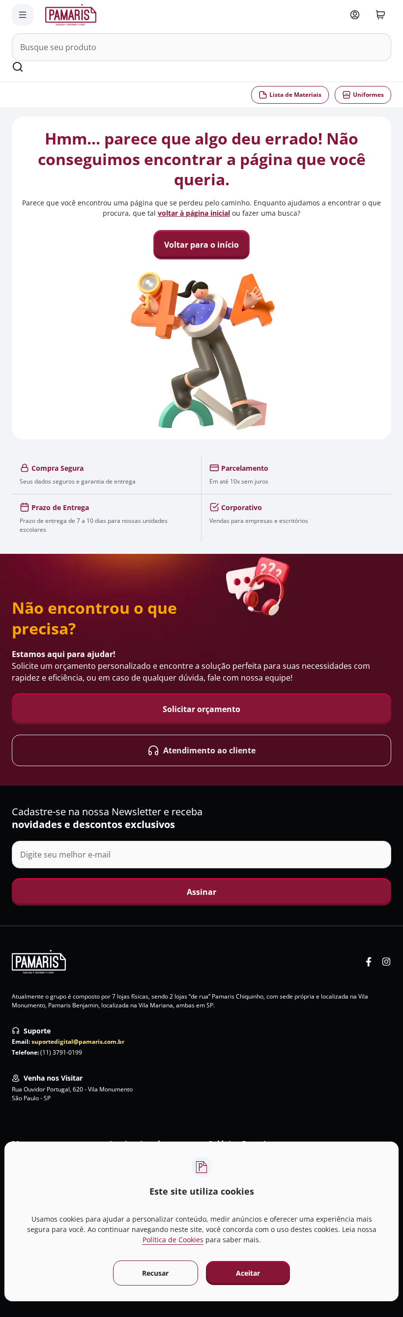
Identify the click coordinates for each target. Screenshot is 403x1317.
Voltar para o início (201, 244)
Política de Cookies (173, 1239)
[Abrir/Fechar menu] (22, 15)
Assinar (201, 892)
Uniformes (368, 94)
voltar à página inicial (194, 213)
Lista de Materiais (295, 94)
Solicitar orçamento (201, 709)
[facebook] (369, 962)
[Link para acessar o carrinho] (380, 15)
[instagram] (386, 962)
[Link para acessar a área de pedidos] (355, 15)
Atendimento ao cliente (209, 750)
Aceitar (248, 1273)
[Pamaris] (39, 961)
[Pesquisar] (18, 67)
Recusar (155, 1273)
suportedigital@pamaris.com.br (77, 1041)
